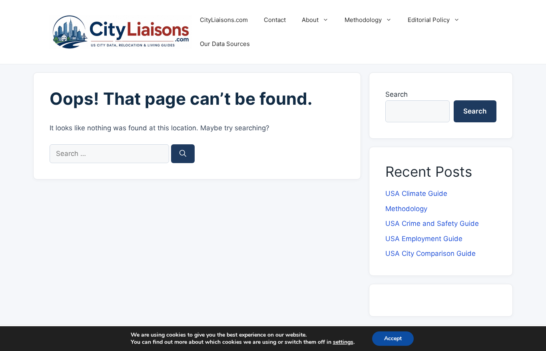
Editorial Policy (429, 20)
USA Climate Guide (416, 193)
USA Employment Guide (423, 239)
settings (343, 342)
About (310, 20)
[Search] (183, 154)
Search (396, 94)
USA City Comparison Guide (430, 253)
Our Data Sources (225, 44)
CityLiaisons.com (224, 20)
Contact (275, 20)
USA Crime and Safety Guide (432, 223)
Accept (393, 338)
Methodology (363, 20)
